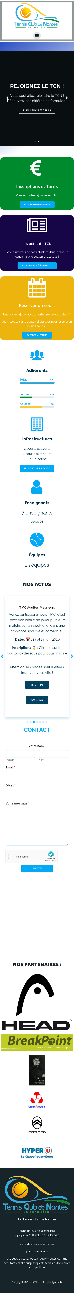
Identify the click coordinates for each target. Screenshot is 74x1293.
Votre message (17, 803)
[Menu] (37, 35)
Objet (10, 785)
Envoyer (37, 868)
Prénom (10, 760)
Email (10, 767)
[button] (35, 141)
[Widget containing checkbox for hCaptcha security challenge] (31, 856)
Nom (41, 760)
